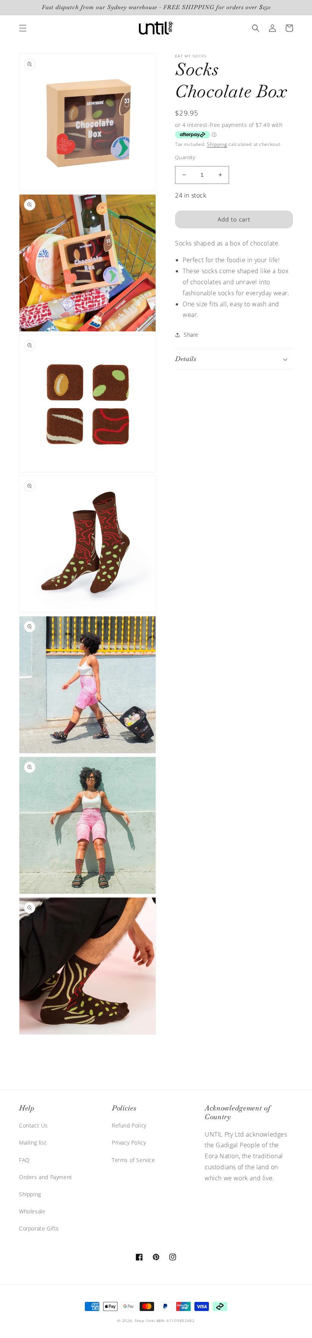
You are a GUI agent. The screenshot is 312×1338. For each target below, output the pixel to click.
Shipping (217, 144)
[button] (22, 28)
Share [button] (191, 334)
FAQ (24, 1160)
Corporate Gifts (39, 1228)
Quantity (185, 157)
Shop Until (145, 1320)
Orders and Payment (45, 1177)
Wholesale (32, 1211)
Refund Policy (129, 1125)
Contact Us (33, 1125)
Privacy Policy (129, 1142)
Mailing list (32, 1142)
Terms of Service (133, 1160)
